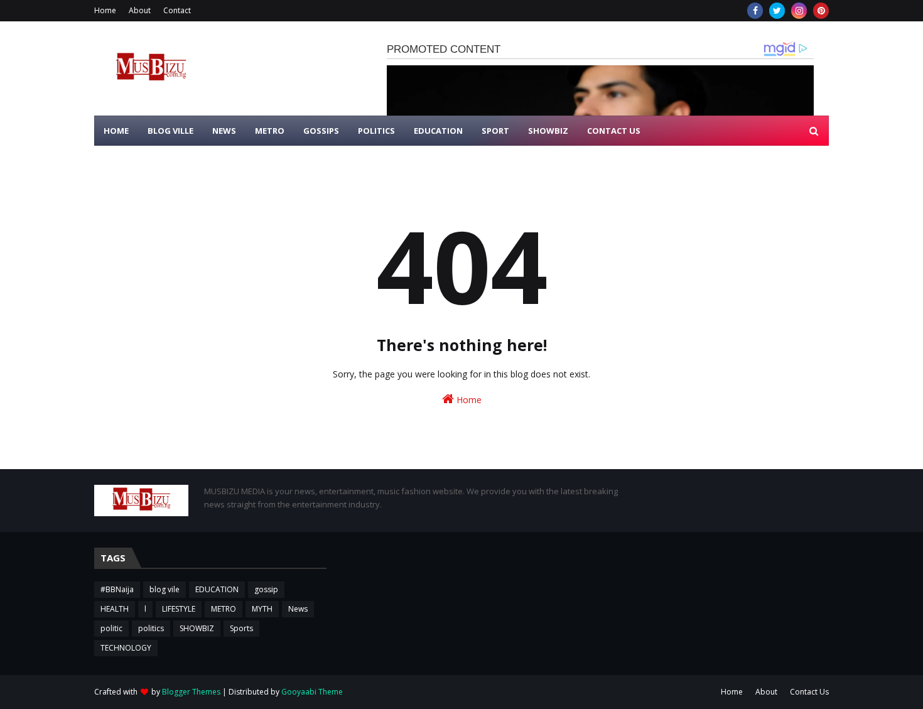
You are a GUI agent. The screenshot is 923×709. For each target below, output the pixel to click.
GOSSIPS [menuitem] (321, 130)
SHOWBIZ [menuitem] (548, 130)
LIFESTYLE (178, 608)
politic (111, 628)
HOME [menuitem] (116, 130)
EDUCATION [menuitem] (438, 130)
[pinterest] (821, 11)
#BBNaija (117, 589)
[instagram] (799, 11)
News (298, 608)
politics (151, 628)
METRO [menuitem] (269, 130)
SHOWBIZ (197, 628)
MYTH (262, 608)
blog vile (164, 589)
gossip (266, 589)
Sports (241, 628)
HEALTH (114, 608)
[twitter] (777, 11)
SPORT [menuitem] (495, 130)
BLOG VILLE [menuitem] (170, 130)
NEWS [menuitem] (224, 130)
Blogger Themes (191, 691)
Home (105, 10)
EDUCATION (217, 589)
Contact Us (809, 691)
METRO (223, 608)
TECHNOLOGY (125, 647)
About (140, 10)
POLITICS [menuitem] (376, 130)
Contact (177, 10)
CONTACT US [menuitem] (613, 130)
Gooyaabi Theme (312, 691)
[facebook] (755, 11)
